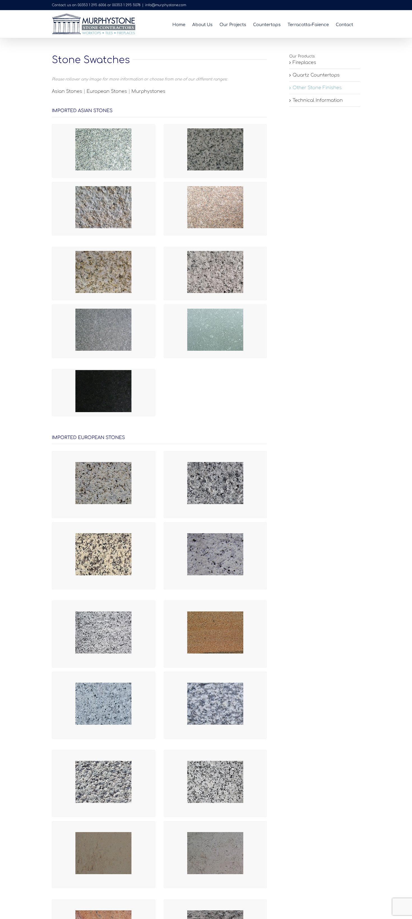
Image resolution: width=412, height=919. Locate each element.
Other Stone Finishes (317, 87)
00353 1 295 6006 (92, 5)
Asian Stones (67, 91)
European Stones (107, 91)
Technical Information (318, 100)
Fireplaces (304, 62)
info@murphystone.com (165, 5)
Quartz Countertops (316, 75)
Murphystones (148, 91)
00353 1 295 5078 (126, 5)
